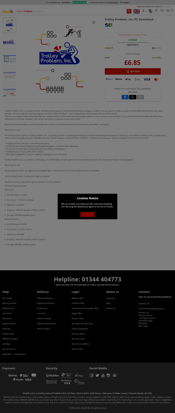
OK (87, 214)
